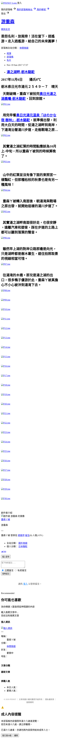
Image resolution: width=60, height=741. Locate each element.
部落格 (10, 57)
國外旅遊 (22, 543)
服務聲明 (30, 702)
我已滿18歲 (6, 735)
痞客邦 (21, 535)
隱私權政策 (49, 699)
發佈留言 (5, 574)
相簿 (9, 53)
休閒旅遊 (24, 48)
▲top (3, 551)
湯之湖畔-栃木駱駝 (21, 72)
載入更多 (5, 557)
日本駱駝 (22, 546)
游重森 (8, 21)
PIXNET (13, 699)
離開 (16, 735)
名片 (9, 60)
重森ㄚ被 (5, 519)
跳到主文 (5, 29)
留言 (27, 535)
